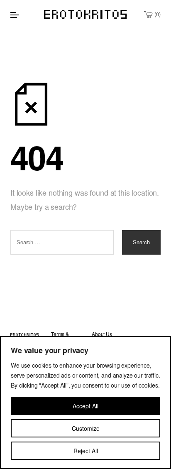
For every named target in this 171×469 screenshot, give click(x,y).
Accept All (85, 406)
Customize (86, 428)
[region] (85, 402)
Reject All (85, 451)
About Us (102, 333)
